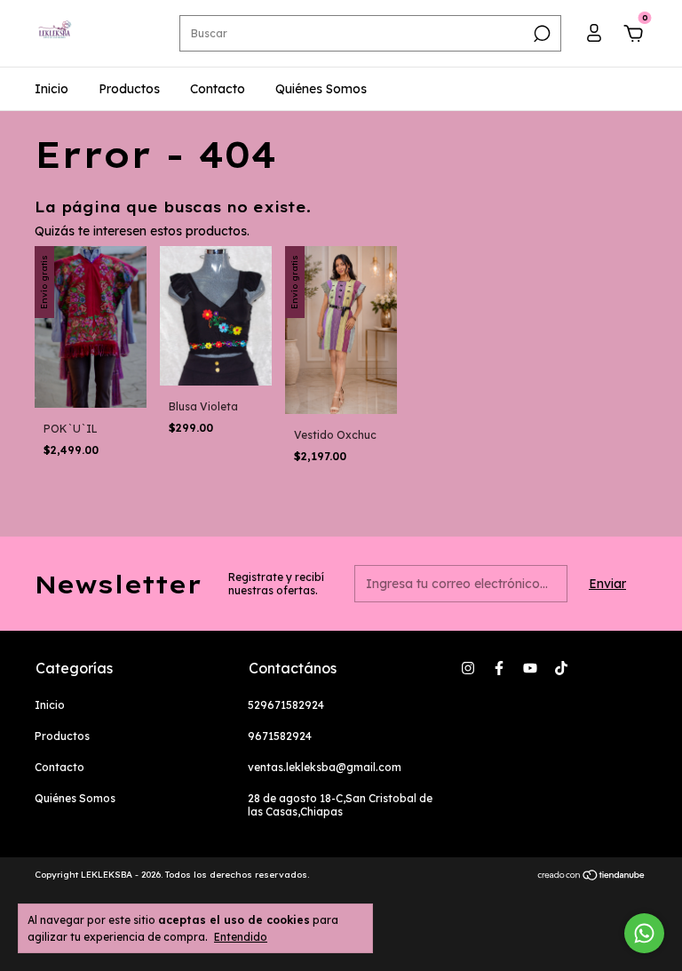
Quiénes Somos (321, 89)
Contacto (217, 89)
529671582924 (286, 705)
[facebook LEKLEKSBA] (499, 668)
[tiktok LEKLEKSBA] (561, 668)
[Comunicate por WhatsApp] (644, 933)
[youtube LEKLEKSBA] (530, 668)
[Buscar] (540, 34)
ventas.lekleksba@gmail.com (324, 767)
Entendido (240, 936)
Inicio (51, 89)
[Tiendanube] (591, 877)
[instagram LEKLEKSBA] (468, 668)
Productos (129, 89)
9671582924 (280, 736)
